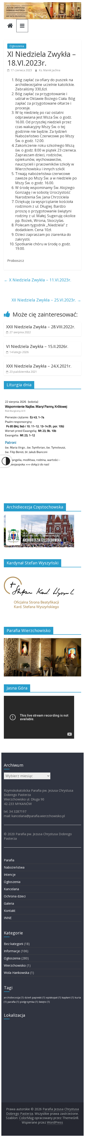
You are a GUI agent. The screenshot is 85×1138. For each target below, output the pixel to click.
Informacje (12, 951)
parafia (13, 1001)
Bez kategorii (13, 944)
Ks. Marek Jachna (49, 70)
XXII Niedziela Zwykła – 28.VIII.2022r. (40, 326)
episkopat (53, 997)
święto (44, 1001)
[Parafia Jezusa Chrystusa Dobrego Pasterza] (10, 26)
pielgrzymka (29, 1001)
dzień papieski (34, 997)
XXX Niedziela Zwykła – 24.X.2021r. (38, 366)
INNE (8, 918)
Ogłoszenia (17, 46)
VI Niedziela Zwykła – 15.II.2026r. (37, 346)
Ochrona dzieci (15, 896)
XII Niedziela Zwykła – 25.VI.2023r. (46, 300)
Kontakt (9, 910)
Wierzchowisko (15, 965)
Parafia (9, 860)
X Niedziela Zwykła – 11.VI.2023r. (37, 280)
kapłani (68, 997)
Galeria (9, 903)
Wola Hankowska (16, 972)
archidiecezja (14, 997)
